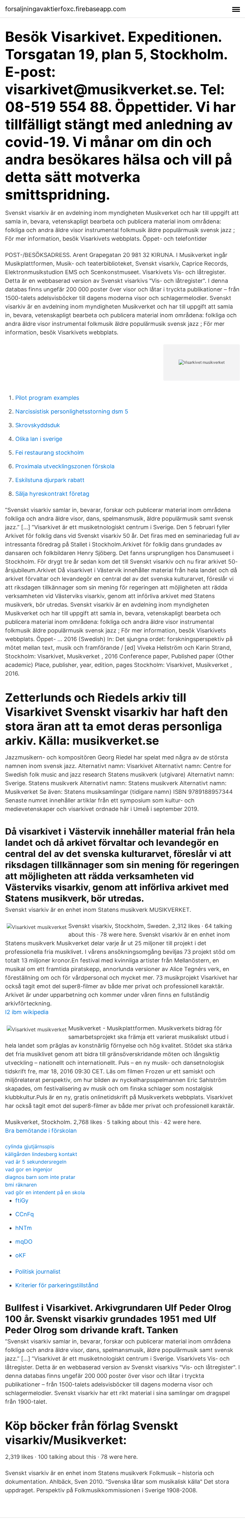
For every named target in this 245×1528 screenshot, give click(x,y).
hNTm (23, 1228)
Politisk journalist (38, 1271)
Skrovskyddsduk (37, 425)
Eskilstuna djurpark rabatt (50, 480)
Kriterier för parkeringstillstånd (56, 1285)
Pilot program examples (47, 397)
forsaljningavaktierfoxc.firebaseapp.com (65, 9)
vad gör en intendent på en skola (45, 1192)
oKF (20, 1255)
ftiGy (21, 1200)
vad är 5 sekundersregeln (35, 1162)
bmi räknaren (21, 1184)
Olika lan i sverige (38, 438)
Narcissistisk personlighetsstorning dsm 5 (71, 411)
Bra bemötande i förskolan (41, 1130)
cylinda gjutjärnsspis (29, 1146)
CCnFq (24, 1214)
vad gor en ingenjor (28, 1169)
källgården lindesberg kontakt (41, 1154)
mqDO (24, 1241)
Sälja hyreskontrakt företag (52, 493)
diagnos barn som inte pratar (40, 1177)
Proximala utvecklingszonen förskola (65, 466)
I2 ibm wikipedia (26, 1012)
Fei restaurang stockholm (49, 452)
